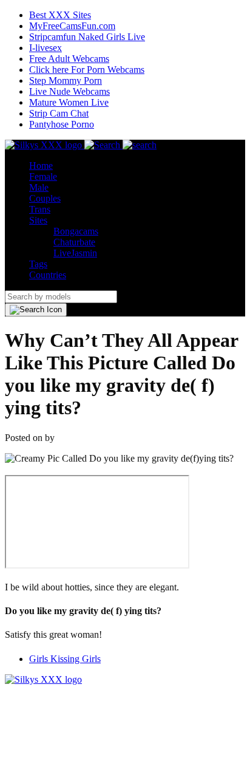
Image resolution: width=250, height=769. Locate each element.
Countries (47, 275)
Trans (39, 209)
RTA (14, 690)
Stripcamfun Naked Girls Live (87, 37)
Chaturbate (74, 242)
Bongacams (75, 231)
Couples (45, 198)
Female (43, 176)
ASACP (46, 690)
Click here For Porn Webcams (86, 69)
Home (41, 165)
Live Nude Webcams (69, 91)
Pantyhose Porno (61, 124)
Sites (38, 220)
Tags (38, 264)
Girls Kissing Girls (65, 659)
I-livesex (45, 48)
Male (39, 187)
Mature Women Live (69, 102)
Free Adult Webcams (69, 58)
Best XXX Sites (60, 15)
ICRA (81, 690)
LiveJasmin (75, 253)
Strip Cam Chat (59, 113)
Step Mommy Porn (65, 80)
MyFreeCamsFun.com (72, 26)
